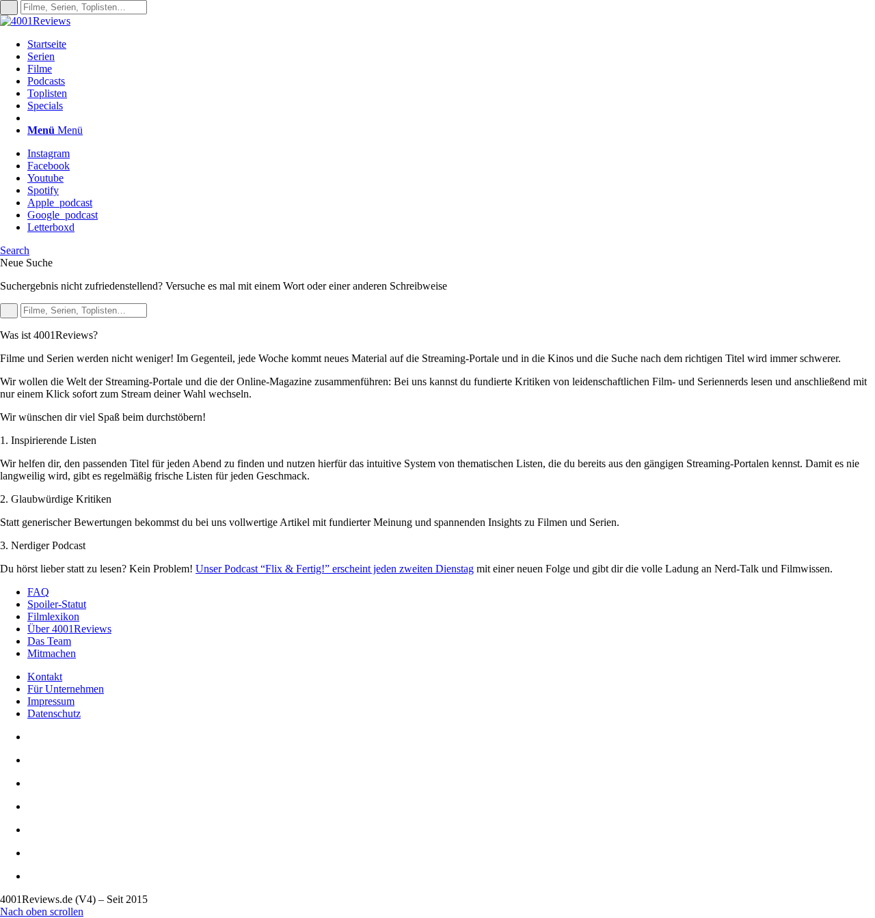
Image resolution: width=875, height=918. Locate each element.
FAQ (38, 592)
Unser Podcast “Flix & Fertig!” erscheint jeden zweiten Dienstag (335, 568)
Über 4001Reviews (69, 629)
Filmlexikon (53, 616)
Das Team (49, 641)
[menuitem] (451, 44)
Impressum (51, 701)
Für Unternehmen (65, 689)
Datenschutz (54, 713)
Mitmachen (51, 653)
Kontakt (44, 676)
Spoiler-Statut (56, 604)
